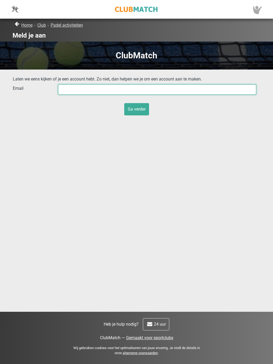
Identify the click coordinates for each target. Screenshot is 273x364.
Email (18, 88)
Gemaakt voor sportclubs (149, 337)
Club (41, 25)
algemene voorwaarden (140, 353)
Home (27, 25)
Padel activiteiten (67, 25)
